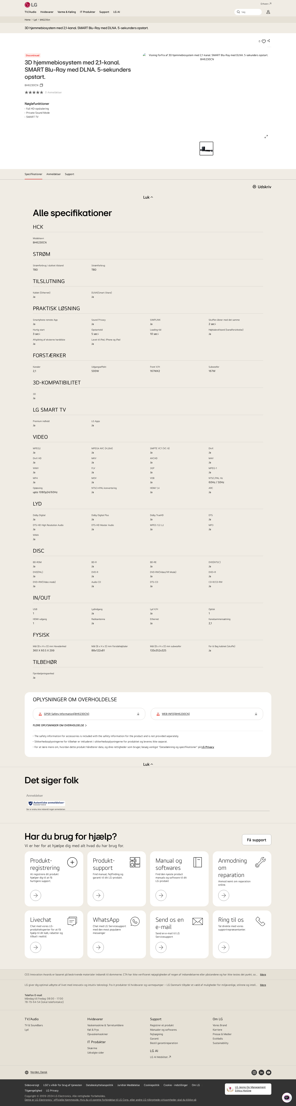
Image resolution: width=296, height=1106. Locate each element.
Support (104, 12)
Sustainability (220, 1043)
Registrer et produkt (162, 1025)
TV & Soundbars (34, 1025)
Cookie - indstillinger (176, 1085)
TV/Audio (30, 12)
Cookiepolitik (151, 1085)
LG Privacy (207, 747)
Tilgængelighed (33, 1090)
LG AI (116, 12)
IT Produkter (87, 12)
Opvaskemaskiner (97, 1034)
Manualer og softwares (163, 1029)
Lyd (35, 19)
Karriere (217, 1029)
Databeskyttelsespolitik (99, 1085)
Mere (263, 974)
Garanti (154, 1038)
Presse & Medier (222, 1034)
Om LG (218, 1019)
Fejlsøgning (156, 1034)
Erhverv (265, 3)
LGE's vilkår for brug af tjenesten (62, 1085)
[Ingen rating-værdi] (35, 92)
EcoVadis (218, 1038)
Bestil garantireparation (164, 1043)
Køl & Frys (93, 1029)
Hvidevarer (46, 12)
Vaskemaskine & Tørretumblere (105, 1025)
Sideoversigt (32, 1085)
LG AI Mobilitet (159, 1057)
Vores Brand (220, 1025)
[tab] (33, 174)
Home (27, 19)
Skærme (92, 1048)
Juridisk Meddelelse (128, 1085)
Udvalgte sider (95, 1052)
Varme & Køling (67, 12)
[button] (248, 12)
